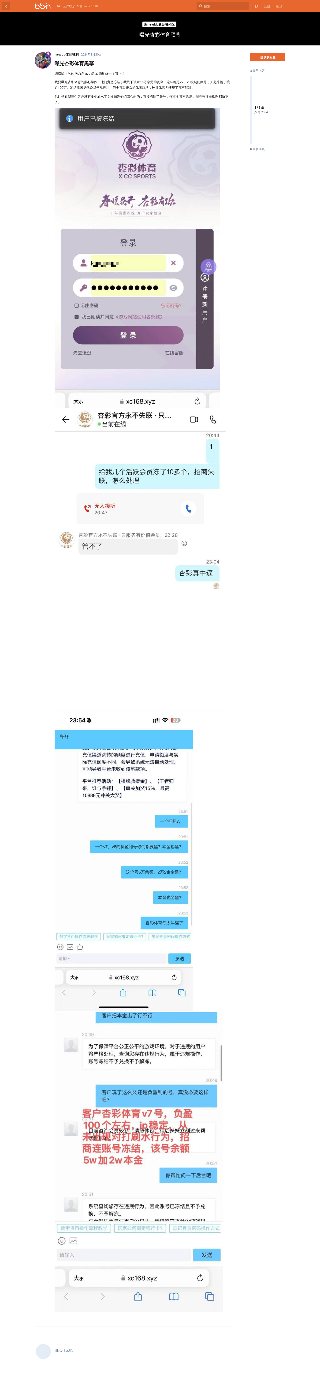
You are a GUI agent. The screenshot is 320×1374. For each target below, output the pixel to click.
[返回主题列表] (6, 6)
